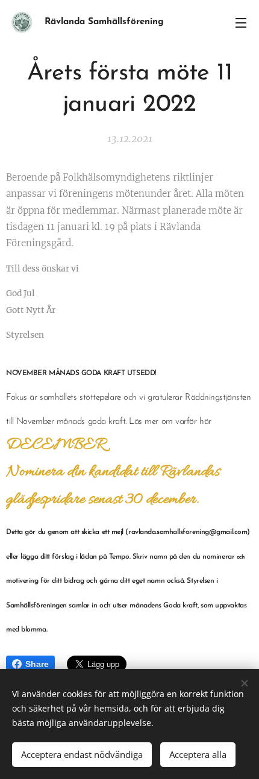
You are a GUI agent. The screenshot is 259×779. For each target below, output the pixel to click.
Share (37, 664)
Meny (241, 22)
